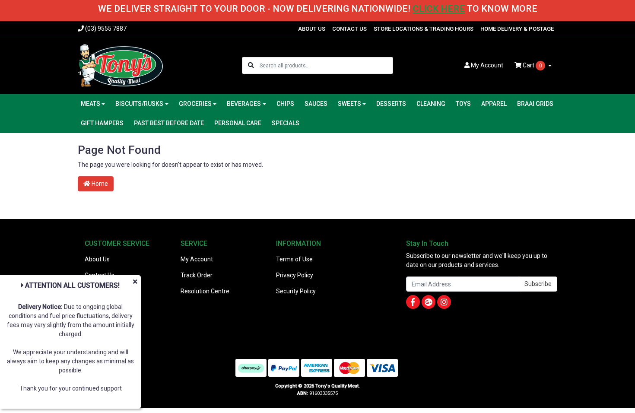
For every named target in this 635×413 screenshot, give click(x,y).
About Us (97, 259)
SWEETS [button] (349, 103)
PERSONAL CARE (237, 123)
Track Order (197, 275)
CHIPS (285, 103)
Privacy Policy (294, 275)
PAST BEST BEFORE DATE (169, 123)
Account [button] (487, 65)
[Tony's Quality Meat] (120, 64)
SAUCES (316, 103)
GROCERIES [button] (195, 103)
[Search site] (251, 65)
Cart (531, 65)
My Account (197, 259)
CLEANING (430, 103)
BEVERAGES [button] (244, 103)
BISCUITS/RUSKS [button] (139, 103)
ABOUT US (311, 28)
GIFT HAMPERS (102, 123)
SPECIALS (285, 123)
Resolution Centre (205, 291)
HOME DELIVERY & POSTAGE (517, 28)
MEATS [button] (90, 103)
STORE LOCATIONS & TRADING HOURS (423, 28)
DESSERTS (391, 103)
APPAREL (494, 103)
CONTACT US (349, 28)
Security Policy (296, 291)
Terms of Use (294, 259)
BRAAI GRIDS (535, 103)
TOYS (463, 103)
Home (99, 183)
